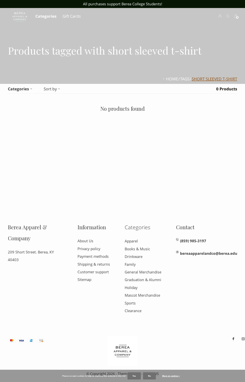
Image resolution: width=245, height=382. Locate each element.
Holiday (131, 287)
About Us (85, 240)
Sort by (50, 89)
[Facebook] (233, 338)
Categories (45, 16)
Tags (185, 79)
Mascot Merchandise (142, 295)
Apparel (131, 241)
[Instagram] (243, 338)
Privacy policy (89, 248)
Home (172, 79)
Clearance (133, 310)
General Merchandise (143, 272)
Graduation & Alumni (143, 279)
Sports (130, 303)
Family (130, 264)
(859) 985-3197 (193, 240)
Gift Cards (71, 16)
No (149, 375)
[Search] (228, 16)
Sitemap (84, 279)
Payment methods (93, 256)
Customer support (93, 271)
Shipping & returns (94, 264)
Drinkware (133, 256)
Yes (134, 375)
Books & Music (137, 248)
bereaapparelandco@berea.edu (208, 253)
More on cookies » (171, 375)
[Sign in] (219, 16)
